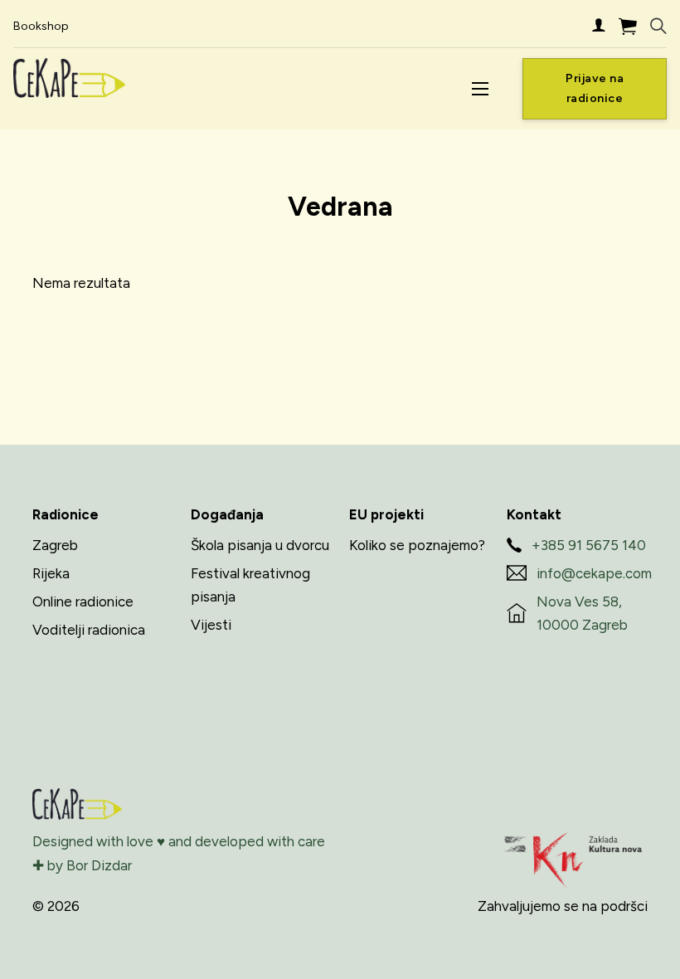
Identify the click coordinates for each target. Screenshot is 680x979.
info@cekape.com (594, 573)
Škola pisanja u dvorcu (260, 545)
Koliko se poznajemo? (417, 545)
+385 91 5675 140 (589, 545)
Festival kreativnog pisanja (250, 585)
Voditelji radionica (88, 629)
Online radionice (83, 601)
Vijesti (211, 624)
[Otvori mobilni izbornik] (480, 88)
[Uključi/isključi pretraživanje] (658, 26)
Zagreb (55, 545)
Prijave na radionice (595, 88)
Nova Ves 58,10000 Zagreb (582, 613)
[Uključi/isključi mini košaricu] (628, 26)
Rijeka (51, 573)
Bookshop (41, 26)
